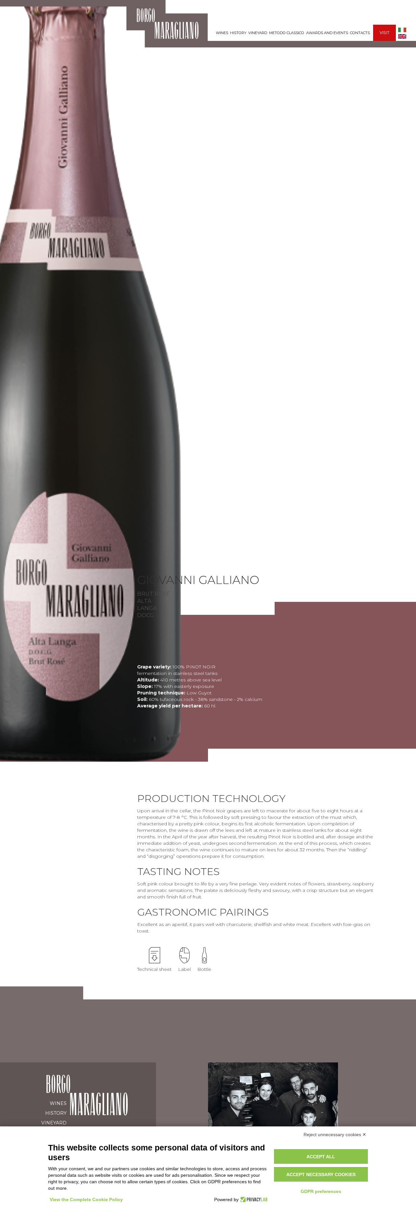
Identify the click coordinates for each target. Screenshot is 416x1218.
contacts (360, 33)
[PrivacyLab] (253, 1199)
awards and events (327, 33)
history (238, 33)
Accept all (320, 1156)
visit (384, 32)
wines (222, 33)
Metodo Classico (286, 33)
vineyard (257, 33)
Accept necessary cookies (321, 1174)
